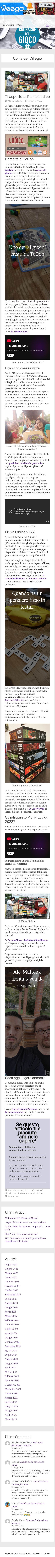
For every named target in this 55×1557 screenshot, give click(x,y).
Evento (29, 1193)
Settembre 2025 (13, 1294)
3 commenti (13, 1196)
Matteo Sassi (21, 331)
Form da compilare (15, 1112)
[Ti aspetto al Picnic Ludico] (27, 91)
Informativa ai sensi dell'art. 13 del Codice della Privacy (27, 1554)
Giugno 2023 (11, 1359)
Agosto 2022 (11, 1398)
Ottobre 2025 (11, 1290)
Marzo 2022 (11, 1419)
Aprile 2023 (10, 1367)
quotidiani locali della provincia (25, 463)
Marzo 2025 (11, 1316)
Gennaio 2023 (12, 1380)
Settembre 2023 (13, 1346)
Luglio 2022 (11, 1402)
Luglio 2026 (11, 1264)
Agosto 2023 (11, 1350)
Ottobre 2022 (11, 1393)
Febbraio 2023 (12, 1376)
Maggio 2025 (11, 1307)
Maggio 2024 (11, 1337)
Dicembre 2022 (12, 1385)
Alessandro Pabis (34, 101)
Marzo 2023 (11, 1372)
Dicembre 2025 (12, 1286)
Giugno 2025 (11, 1303)
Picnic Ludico (39, 1193)
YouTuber (10, 170)
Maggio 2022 (11, 1410)
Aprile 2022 (11, 1415)
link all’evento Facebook (24, 1109)
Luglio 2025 (11, 1299)
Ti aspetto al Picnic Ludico (27, 96)
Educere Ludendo (37, 578)
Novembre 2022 (13, 1389)
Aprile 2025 (10, 1312)
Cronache (12, 1190)
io (12, 331)
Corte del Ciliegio (14, 700)
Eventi (20, 1190)
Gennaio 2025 (12, 1324)
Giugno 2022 (11, 1406)
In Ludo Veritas (37, 809)
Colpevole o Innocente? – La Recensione (25, 1222)
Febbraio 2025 (12, 1320)
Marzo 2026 (11, 1277)
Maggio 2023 (11, 1363)
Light (26, 1190)
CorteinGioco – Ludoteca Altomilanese (28, 940)
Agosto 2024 (11, 1333)
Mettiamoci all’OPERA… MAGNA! (21, 1218)
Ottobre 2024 (11, 1329)
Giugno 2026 (11, 1269)
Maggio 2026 (11, 1273)
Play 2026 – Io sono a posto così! (21, 1234)
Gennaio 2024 (12, 1342)
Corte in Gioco (19, 1193)
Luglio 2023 (11, 1355)
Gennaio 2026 (12, 1281)
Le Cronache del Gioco (12, 25)
